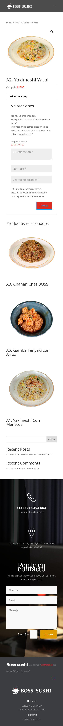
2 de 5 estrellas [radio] (15, 144)
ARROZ (16, 22)
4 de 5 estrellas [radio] (20, 144)
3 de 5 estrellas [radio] (18, 144)
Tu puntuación (19, 141)
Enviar (48, 634)
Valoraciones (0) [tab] (18, 96)
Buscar (51, 439)
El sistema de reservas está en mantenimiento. (29, 454)
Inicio (8, 22)
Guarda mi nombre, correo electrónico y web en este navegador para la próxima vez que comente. (29, 192)
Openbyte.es (47, 665)
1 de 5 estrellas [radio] (12, 144)
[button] (52, 31)
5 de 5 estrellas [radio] (23, 144)
